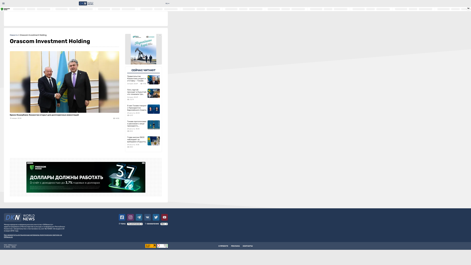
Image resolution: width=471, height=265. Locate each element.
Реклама (235, 246)
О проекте (223, 246)
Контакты (248, 246)
